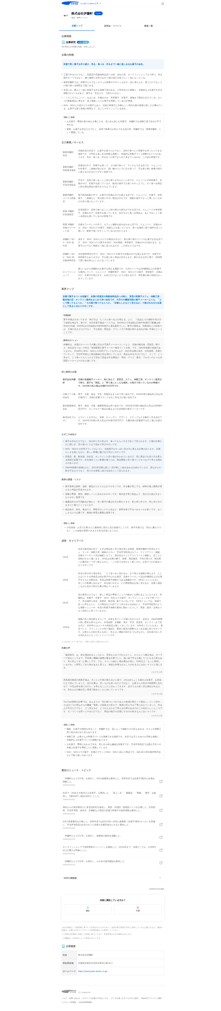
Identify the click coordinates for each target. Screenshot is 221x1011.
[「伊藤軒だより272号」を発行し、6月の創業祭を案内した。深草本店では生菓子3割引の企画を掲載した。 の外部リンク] (161, 781)
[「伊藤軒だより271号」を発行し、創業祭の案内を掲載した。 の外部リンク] (161, 837)
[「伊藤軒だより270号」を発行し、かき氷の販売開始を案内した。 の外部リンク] (161, 862)
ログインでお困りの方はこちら (95, 998)
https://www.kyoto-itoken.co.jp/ (92, 971)
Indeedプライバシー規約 (151, 998)
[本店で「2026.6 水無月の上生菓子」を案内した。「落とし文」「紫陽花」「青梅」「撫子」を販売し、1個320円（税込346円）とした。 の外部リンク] (161, 796)
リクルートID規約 (69, 1002)
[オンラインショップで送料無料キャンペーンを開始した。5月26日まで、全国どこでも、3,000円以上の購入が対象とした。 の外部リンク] (161, 850)
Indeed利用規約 (85, 1002)
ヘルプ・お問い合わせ (71, 998)
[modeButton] (91, 3)
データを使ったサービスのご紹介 (125, 998)
